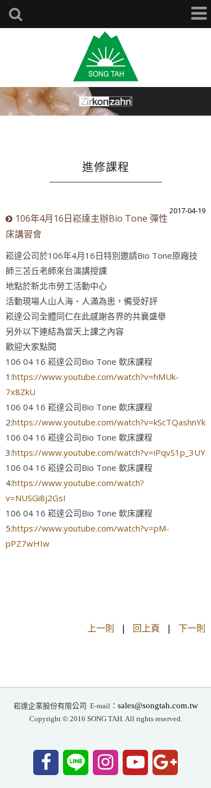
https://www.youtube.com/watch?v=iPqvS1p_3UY (108, 452)
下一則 (191, 628)
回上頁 (146, 628)
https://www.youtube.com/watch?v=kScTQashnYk (108, 422)
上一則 (100, 628)
